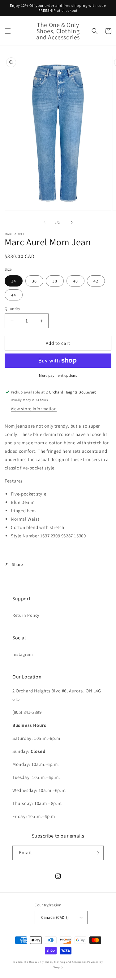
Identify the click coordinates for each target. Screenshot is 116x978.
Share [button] (17, 564)
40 (75, 281)
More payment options (58, 375)
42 (95, 281)
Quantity (12, 308)
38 (54, 281)
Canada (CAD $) (55, 917)
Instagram (22, 654)
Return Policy (25, 615)
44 (13, 295)
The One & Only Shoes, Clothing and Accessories (55, 961)
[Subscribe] (96, 853)
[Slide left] (44, 222)
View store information (34, 408)
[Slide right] (72, 222)
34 (13, 281)
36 (34, 281)
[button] (8, 31)
